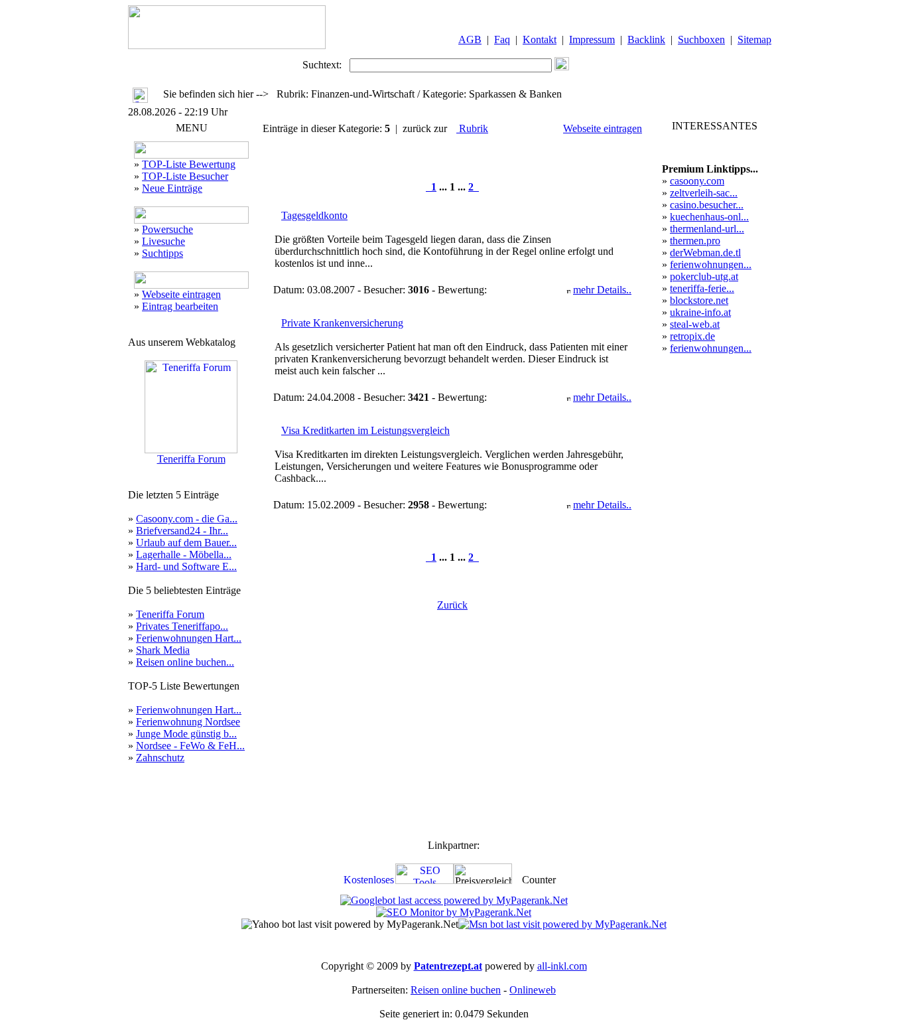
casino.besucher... (707, 204)
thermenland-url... (707, 228)
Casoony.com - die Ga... (186, 518)
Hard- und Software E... (186, 566)
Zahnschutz (160, 757)
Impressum (592, 39)
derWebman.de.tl (705, 252)
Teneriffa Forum (191, 459)
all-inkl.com (562, 966)
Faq (502, 39)
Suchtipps (162, 253)
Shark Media (163, 650)
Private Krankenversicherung (342, 323)
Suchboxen (701, 39)
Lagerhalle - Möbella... (183, 554)
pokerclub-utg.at (704, 276)
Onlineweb (532, 989)
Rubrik (472, 128)
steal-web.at (695, 324)
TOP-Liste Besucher (185, 176)
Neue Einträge (172, 188)
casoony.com (697, 180)
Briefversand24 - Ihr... (182, 530)
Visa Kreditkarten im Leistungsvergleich (365, 430)
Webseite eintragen (181, 294)
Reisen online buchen (456, 989)
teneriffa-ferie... (702, 288)
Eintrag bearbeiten (180, 306)
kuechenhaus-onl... (709, 216)
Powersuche (167, 229)
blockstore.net (699, 300)
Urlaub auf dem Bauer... (186, 542)
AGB (470, 39)
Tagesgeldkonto (314, 215)
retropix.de (692, 336)
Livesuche (163, 241)
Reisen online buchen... (185, 662)
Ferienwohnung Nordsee (188, 721)
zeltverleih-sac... (704, 192)
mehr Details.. (602, 289)
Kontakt (539, 39)
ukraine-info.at (700, 312)
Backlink (646, 39)
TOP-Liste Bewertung (188, 164)
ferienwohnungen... (710, 264)
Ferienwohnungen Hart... (188, 638)
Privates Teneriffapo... (182, 626)
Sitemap (754, 39)
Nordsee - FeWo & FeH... (190, 745)
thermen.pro (695, 240)
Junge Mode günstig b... (186, 733)
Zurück (452, 605)
